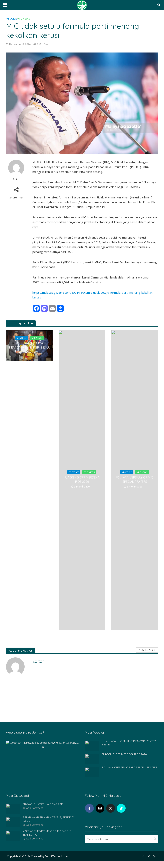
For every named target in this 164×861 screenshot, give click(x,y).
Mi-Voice (11, 18)
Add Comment (34, 808)
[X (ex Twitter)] (110, 808)
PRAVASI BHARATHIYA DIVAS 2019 (43, 804)
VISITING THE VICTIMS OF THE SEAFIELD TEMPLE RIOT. (47, 832)
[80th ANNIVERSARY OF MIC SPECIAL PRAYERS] (92, 772)
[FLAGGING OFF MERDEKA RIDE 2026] (92, 759)
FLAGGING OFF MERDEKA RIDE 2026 (82, 480)
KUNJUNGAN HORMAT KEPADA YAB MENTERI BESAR (29, 345)
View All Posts (147, 650)
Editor (16, 179)
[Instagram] (100, 808)
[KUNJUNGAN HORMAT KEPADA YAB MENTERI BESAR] (92, 745)
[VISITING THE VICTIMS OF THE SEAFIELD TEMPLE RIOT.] (13, 835)
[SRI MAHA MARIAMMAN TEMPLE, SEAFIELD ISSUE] (13, 822)
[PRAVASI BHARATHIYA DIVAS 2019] (13, 808)
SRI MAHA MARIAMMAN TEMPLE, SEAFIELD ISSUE (48, 819)
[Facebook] (89, 808)
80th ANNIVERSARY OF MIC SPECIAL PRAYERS (134, 480)
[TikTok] (121, 808)
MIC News (24, 18)
